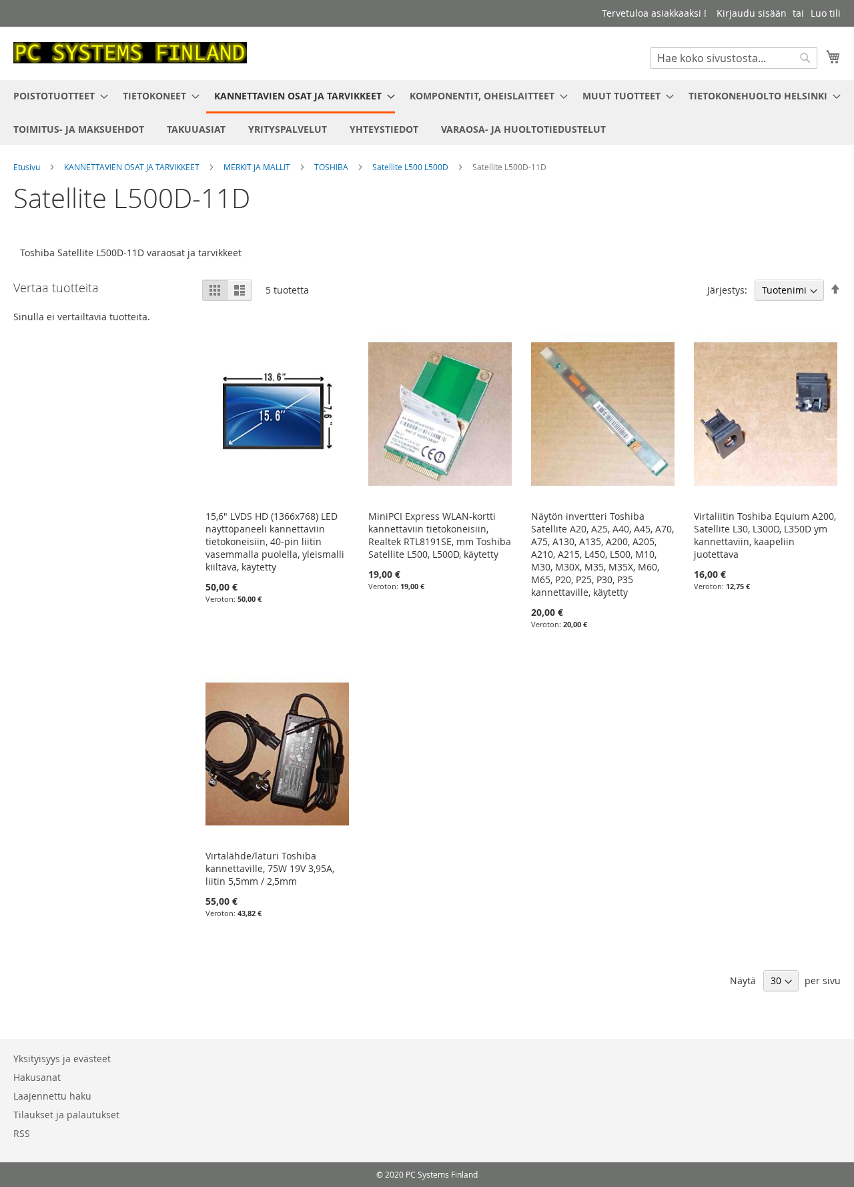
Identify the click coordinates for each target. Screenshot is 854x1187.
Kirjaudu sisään (752, 13)
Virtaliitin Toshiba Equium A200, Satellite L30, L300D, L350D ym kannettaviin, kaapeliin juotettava (765, 535)
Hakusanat (37, 1077)
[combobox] (734, 58)
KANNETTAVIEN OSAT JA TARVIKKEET (132, 166)
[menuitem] (56, 95)
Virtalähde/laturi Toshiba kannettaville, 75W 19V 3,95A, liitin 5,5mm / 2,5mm (269, 868)
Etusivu (27, 166)
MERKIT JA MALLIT (258, 166)
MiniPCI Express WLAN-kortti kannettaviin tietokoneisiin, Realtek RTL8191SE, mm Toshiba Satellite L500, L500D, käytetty (439, 535)
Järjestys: (727, 290)
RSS (21, 1133)
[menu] (427, 112)
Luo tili (826, 13)
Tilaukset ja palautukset (66, 1114)
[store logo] (130, 52)
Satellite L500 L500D (411, 166)
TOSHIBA (332, 166)
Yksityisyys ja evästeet (62, 1058)
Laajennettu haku (52, 1096)
